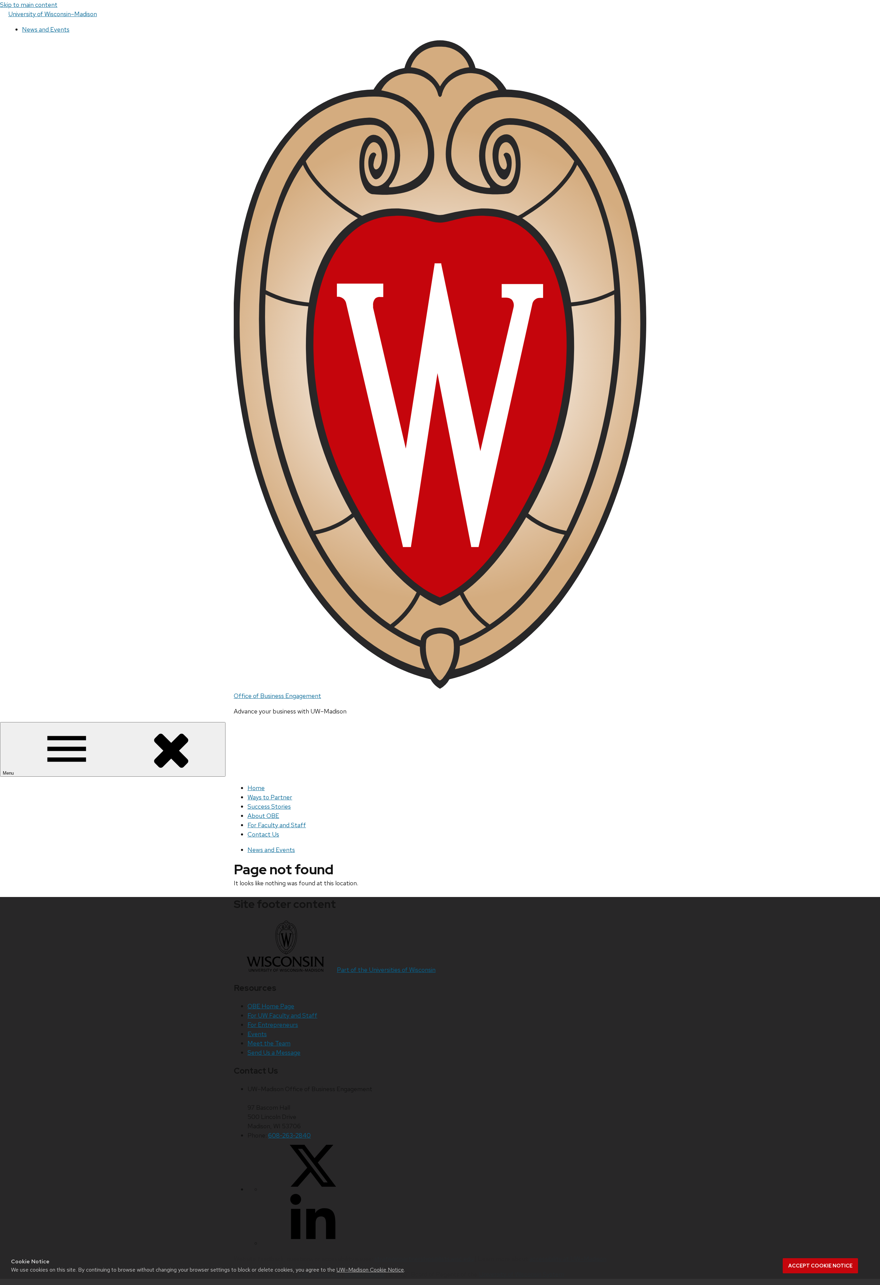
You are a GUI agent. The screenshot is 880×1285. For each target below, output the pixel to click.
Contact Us (263, 834)
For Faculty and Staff (277, 825)
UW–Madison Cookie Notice (370, 1269)
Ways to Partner (270, 797)
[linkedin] (312, 1243)
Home (256, 788)
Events (257, 1034)
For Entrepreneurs (273, 1025)
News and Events (45, 29)
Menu (9, 773)
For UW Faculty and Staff (282, 1015)
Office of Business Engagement (277, 696)
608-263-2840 (289, 1135)
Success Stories (269, 806)
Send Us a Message (274, 1052)
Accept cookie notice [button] (820, 1265)
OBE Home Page (271, 1006)
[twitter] (312, 1189)
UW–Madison (52, 14)
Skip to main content (28, 5)
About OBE (263, 816)
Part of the (386, 970)
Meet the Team (269, 1043)
